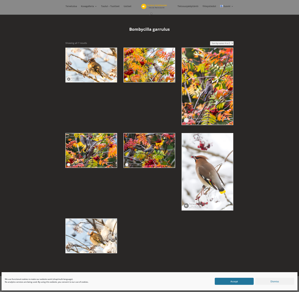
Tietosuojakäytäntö (188, 6)
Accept (234, 281)
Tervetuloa (71, 6)
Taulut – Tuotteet (110, 6)
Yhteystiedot (209, 6)
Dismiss (275, 281)
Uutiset (127, 6)
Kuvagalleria (87, 6)
